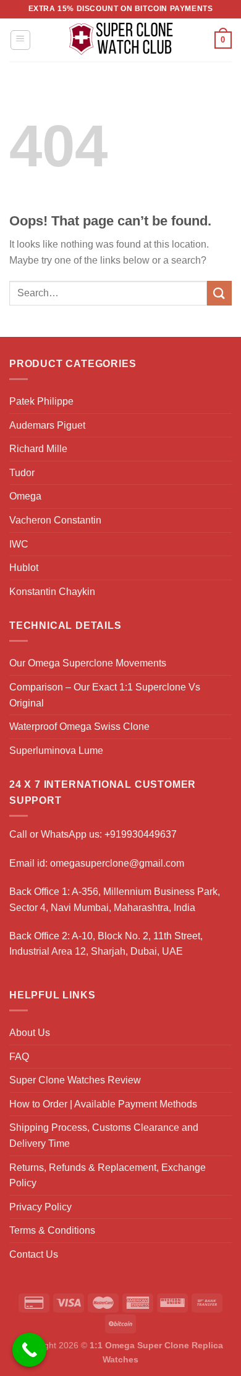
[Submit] (219, 293)
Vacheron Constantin (55, 520)
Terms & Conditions (52, 1230)
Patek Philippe (41, 401)
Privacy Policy (40, 1207)
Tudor (22, 472)
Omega (25, 496)
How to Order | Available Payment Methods (103, 1104)
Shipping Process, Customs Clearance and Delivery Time (103, 1135)
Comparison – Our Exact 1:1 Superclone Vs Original (104, 695)
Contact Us (33, 1254)
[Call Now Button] (29, 1350)
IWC (18, 544)
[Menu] (21, 40)
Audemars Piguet (47, 425)
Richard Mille (38, 448)
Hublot (23, 567)
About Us (29, 1032)
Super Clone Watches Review (75, 1080)
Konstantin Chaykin (52, 591)
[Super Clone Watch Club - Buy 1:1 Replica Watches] (120, 40)
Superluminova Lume (56, 750)
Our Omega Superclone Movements (87, 663)
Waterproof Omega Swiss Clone (79, 726)
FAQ (19, 1056)
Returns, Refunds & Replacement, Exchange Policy (107, 1175)
